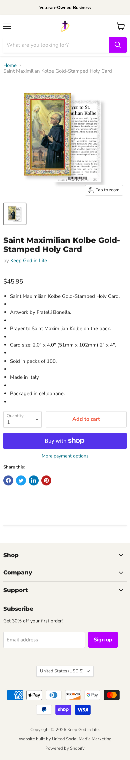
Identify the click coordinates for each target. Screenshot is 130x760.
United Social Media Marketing (82, 739)
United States (62, 671)
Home (10, 65)
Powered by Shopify (65, 748)
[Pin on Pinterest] (46, 480)
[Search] (118, 45)
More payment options (65, 456)
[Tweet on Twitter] (21, 480)
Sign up (103, 639)
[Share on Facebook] (8, 480)
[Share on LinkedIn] (34, 480)
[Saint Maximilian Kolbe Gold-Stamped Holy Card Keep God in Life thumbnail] (15, 214)
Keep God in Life (28, 260)
